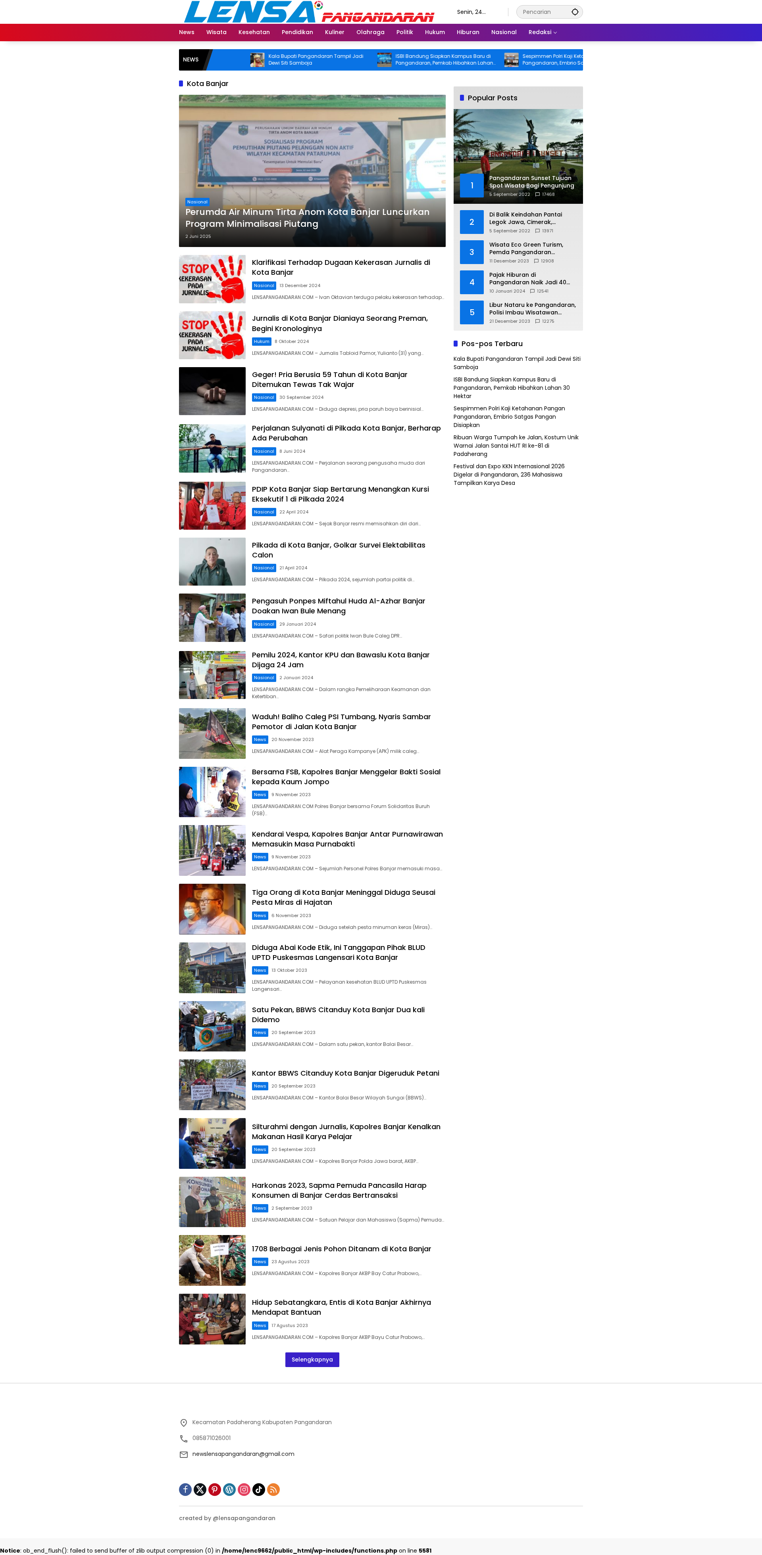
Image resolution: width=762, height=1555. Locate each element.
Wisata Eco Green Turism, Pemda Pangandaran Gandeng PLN (526, 249)
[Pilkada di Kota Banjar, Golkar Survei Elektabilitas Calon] (212, 562)
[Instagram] (244, 1489)
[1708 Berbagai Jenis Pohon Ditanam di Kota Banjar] (212, 1260)
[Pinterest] (214, 1489)
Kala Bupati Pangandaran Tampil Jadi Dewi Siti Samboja (262, 59)
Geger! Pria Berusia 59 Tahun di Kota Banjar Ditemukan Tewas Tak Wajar (330, 379)
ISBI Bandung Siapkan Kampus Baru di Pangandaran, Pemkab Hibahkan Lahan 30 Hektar (390, 60)
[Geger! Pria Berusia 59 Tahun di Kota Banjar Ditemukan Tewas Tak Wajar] (212, 391)
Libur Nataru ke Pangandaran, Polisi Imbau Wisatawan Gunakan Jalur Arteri (532, 309)
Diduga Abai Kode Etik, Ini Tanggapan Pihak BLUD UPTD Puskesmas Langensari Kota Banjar (338, 952)
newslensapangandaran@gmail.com (243, 1454)
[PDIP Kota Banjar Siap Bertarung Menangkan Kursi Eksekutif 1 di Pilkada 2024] (212, 506)
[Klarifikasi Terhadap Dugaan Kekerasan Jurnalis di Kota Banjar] (212, 279)
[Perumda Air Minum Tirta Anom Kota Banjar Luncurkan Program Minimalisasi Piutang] (312, 171)
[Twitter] (200, 1489)
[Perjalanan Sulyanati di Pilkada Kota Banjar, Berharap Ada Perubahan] (212, 448)
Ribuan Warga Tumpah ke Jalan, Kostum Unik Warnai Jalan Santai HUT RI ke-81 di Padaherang (516, 445)
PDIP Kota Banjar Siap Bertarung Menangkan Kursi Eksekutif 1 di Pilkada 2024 (340, 494)
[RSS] (273, 1489)
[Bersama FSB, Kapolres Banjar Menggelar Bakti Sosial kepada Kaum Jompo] (212, 792)
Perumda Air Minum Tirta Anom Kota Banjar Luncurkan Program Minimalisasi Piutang (307, 218)
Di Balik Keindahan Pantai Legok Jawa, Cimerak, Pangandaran (525, 218)
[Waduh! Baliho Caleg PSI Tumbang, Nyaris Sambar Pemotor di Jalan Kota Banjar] (212, 733)
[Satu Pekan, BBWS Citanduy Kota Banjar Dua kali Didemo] (212, 1026)
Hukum (261, 341)
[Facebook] (185, 1489)
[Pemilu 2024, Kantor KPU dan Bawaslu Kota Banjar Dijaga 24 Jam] (212, 675)
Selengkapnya (312, 1359)
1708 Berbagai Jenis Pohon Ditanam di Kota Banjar (341, 1249)
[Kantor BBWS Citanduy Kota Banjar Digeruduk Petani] (212, 1084)
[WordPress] (229, 1489)
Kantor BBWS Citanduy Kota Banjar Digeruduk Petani (345, 1073)
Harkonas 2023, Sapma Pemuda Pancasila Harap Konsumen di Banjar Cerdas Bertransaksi (339, 1190)
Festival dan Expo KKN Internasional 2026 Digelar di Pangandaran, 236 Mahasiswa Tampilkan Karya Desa (509, 474)
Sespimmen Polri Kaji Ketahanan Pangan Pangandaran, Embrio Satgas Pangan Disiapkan (518, 60)
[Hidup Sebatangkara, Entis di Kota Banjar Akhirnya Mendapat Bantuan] (212, 1319)
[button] (575, 11)
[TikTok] (258, 1489)
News (260, 739)
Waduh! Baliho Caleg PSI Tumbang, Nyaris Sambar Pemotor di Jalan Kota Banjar (341, 722)
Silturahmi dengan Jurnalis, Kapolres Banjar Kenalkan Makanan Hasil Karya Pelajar (346, 1131)
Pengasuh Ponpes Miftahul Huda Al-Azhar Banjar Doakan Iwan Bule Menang (338, 606)
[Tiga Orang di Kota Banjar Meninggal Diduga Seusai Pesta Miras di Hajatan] (212, 909)
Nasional (197, 202)
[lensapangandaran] (310, 11)
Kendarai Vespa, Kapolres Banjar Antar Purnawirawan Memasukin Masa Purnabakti (347, 839)
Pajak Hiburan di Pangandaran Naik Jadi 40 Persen (527, 279)
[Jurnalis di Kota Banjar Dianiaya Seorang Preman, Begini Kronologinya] (212, 335)
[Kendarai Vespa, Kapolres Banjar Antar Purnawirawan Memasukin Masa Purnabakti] (212, 850)
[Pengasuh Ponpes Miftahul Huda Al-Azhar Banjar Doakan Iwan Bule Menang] (212, 618)
